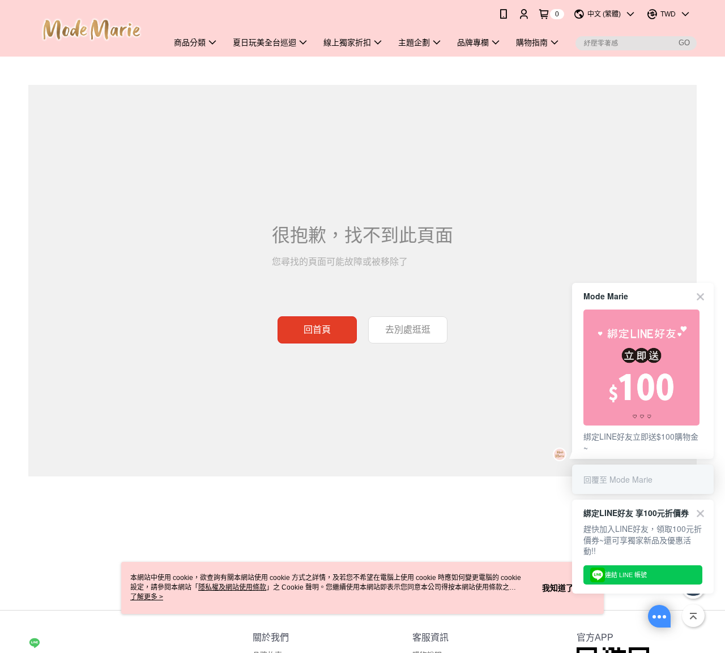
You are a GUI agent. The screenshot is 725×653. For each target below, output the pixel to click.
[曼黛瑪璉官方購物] (91, 29)
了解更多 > (146, 597)
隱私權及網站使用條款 (232, 587)
